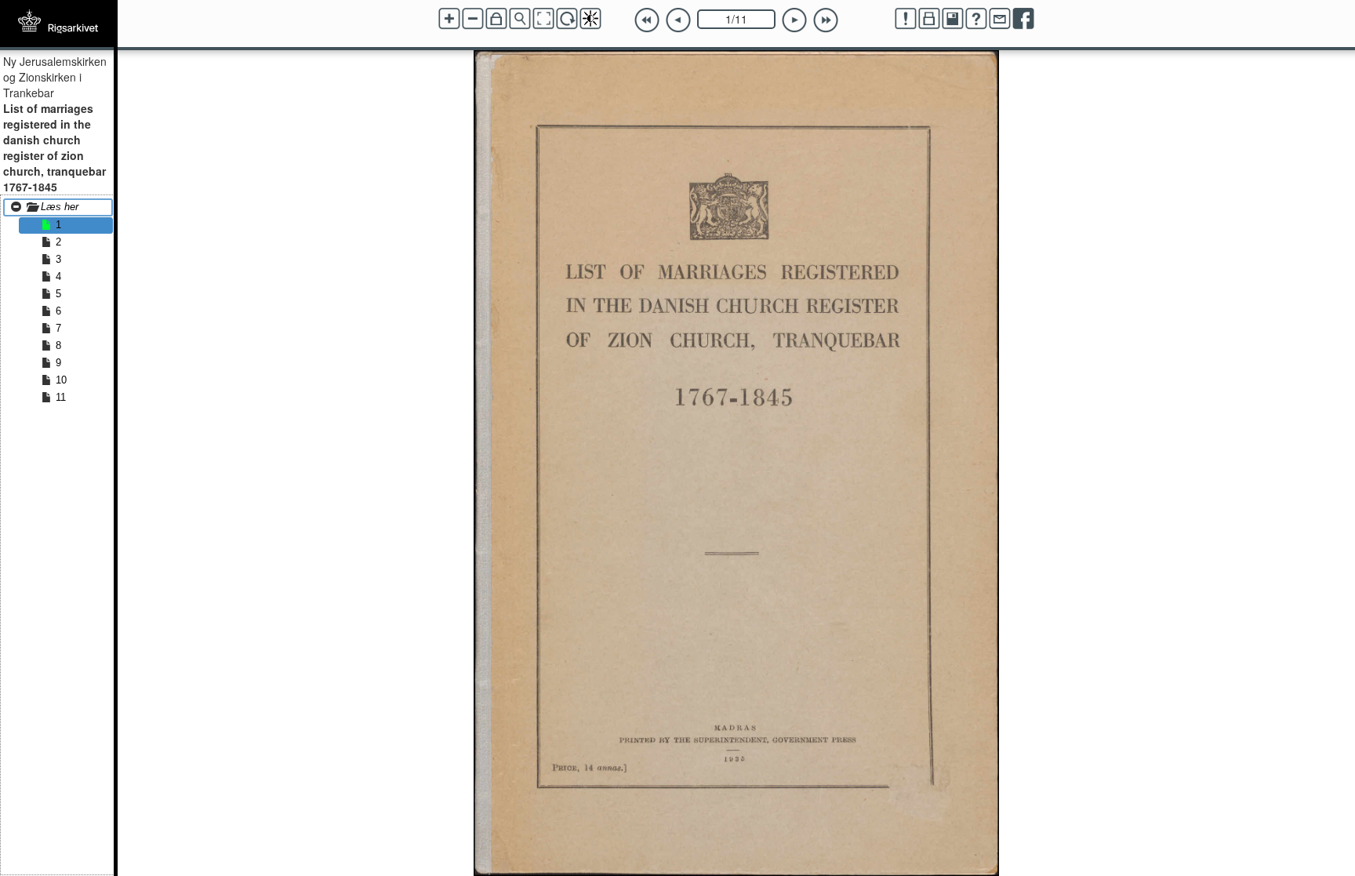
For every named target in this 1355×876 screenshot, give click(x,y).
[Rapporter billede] (906, 19)
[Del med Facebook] (1023, 19)
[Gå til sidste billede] (825, 20)
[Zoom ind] (449, 19)
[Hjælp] (976, 19)
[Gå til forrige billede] (678, 20)
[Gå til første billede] (646, 20)
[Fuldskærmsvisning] (543, 19)
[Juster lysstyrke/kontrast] (590, 19)
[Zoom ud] (473, 19)
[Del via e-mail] (1000, 19)
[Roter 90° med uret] (567, 19)
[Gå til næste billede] (794, 20)
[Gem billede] (953, 19)
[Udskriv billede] (929, 19)
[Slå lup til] (520, 19)
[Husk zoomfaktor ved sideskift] (496, 19)
